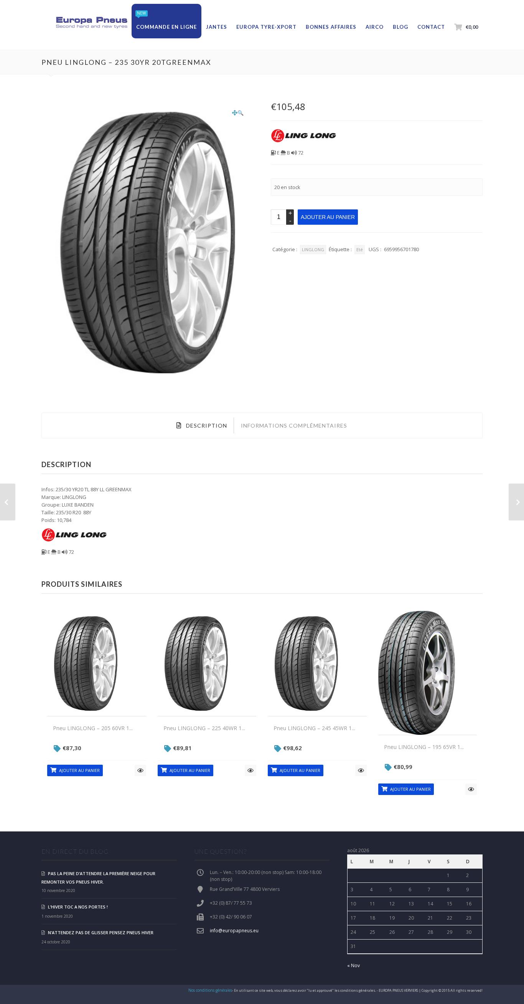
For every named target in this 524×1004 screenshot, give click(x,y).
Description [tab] (206, 425)
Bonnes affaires (331, 27)
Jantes (216, 27)
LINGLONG (313, 249)
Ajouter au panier (328, 217)
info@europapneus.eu (234, 930)
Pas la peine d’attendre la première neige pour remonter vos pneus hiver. (98, 878)
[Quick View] (140, 770)
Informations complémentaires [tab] (294, 425)
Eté (359, 249)
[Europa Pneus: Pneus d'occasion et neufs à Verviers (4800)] (91, 23)
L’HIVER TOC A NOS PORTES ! (78, 907)
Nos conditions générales (210, 990)
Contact (431, 27)
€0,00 (472, 26)
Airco (375, 27)
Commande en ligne (166, 27)
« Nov (353, 965)
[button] (238, 112)
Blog (400, 27)
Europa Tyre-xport (266, 27)
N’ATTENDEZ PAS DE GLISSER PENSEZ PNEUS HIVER (100, 932)
